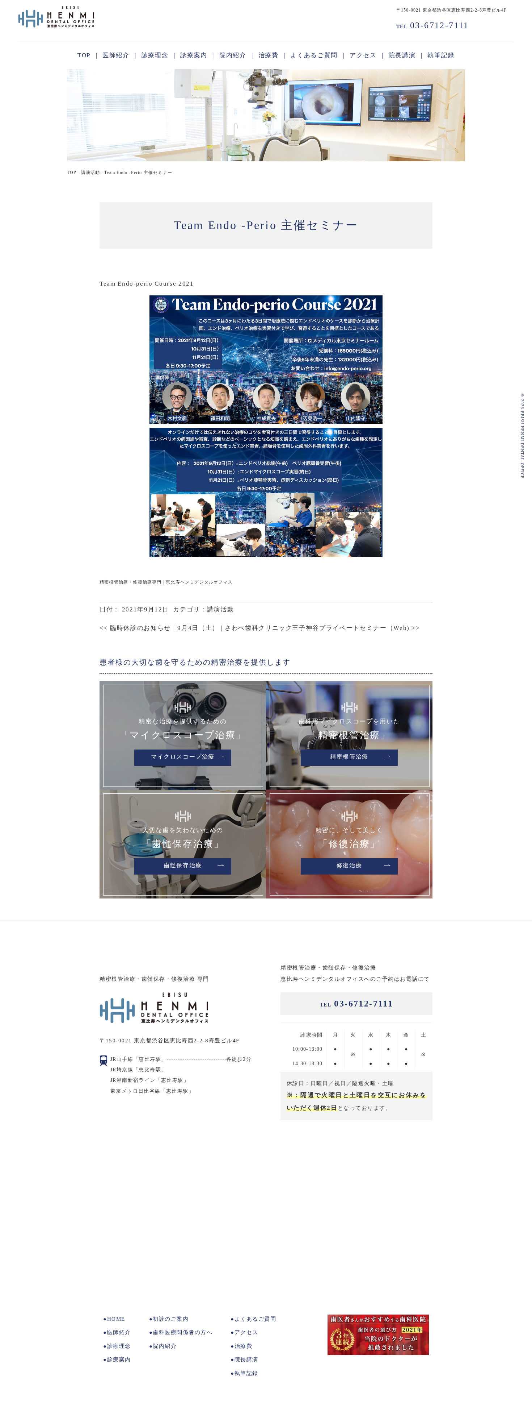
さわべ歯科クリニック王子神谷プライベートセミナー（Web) (322, 627)
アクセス (246, 1332)
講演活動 (90, 172)
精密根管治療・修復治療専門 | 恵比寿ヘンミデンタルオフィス (166, 582)
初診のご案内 (171, 1319)
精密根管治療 (349, 757)
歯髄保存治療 (183, 866)
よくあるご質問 (255, 1319)
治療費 (243, 1346)
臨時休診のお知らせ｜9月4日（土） (159, 627)
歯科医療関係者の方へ (182, 1332)
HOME (116, 1319)
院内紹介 (165, 1346)
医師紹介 (119, 1332)
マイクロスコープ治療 (183, 757)
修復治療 (349, 866)
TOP (72, 172)
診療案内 (119, 1359)
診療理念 (119, 1346)
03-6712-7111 (432, 25)
